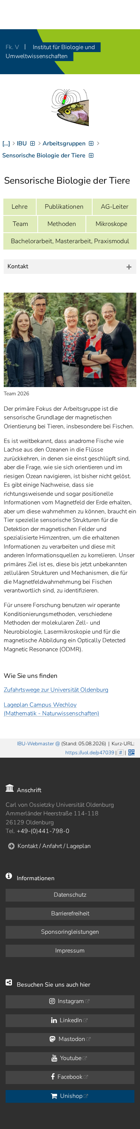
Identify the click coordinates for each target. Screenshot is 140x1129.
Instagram (70, 1001)
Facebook (69, 1077)
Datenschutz (70, 895)
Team (20, 224)
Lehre (20, 206)
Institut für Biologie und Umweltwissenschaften (50, 51)
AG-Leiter (114, 206)
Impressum (70, 951)
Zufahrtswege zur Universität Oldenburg (56, 690)
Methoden (61, 224)
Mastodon (71, 1039)
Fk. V (13, 47)
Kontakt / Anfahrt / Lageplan (54, 846)
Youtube (70, 1058)
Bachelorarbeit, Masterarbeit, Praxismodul (70, 241)
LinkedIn (70, 1020)
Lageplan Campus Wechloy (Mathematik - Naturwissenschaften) (51, 709)
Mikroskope (111, 224)
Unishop (71, 1096)
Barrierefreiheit (70, 913)
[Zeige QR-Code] (130, 751)
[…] (6, 143)
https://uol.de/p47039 (89, 752)
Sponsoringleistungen (70, 932)
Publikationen (64, 206)
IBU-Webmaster (35, 743)
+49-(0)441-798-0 (43, 831)
